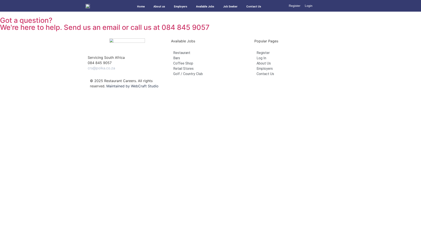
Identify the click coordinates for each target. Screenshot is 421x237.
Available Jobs (205, 6)
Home (141, 6)
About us (159, 6)
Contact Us (253, 6)
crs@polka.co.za (101, 68)
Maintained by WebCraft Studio (132, 86)
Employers (180, 6)
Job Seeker (230, 6)
